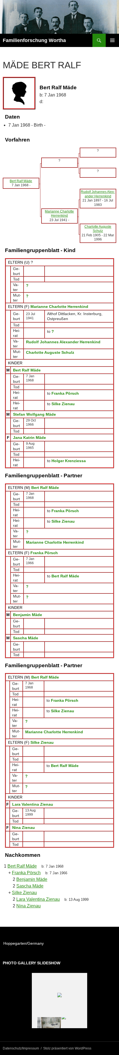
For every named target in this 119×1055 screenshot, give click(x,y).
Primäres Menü (112, 40)
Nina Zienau (23, 827)
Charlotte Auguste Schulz (50, 352)
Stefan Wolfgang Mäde (34, 414)
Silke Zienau (42, 742)
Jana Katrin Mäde (29, 437)
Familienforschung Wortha (34, 40)
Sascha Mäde (25, 638)
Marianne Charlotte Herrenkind (59, 306)
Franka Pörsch (44, 553)
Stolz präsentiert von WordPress (67, 1048)
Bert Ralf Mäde (27, 370)
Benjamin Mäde (27, 614)
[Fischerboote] (71, 1023)
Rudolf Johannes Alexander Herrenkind (63, 342)
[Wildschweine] (51, 1022)
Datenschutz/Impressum (21, 1048)
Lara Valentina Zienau (32, 804)
